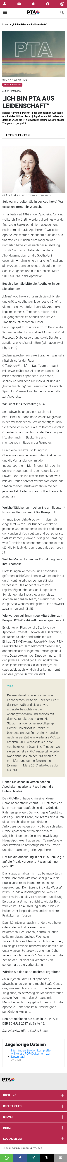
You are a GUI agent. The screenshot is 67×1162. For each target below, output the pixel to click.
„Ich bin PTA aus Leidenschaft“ (29, 24)
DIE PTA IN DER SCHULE (12, 85)
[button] (6, 1158)
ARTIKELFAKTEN (17, 135)
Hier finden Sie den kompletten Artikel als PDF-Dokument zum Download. (31, 1053)
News (5, 24)
